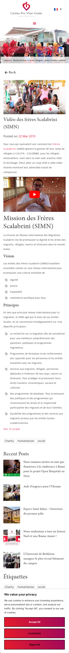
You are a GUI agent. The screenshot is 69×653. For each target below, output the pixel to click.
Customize (34, 633)
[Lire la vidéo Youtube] (34, 194)
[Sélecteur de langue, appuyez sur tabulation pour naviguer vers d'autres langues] (57, 9)
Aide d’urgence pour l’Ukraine (42, 486)
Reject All (34, 644)
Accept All (34, 621)
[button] (34, 23)
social (41, 440)
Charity (9, 440)
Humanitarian (25, 440)
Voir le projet (11, 428)
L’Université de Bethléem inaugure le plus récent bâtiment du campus (43, 558)
